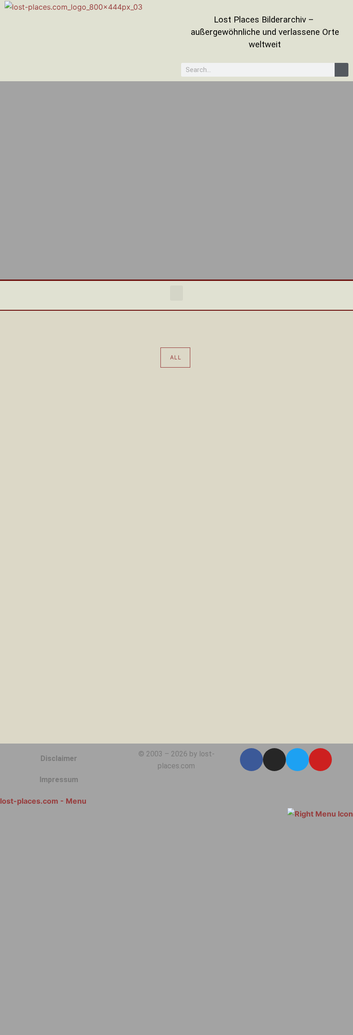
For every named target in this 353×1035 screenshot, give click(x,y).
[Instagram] (274, 759)
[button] (176, 293)
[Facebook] (251, 759)
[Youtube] (320, 759)
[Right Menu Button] (320, 812)
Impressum (59, 779)
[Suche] (341, 70)
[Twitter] (297, 759)
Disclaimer (58, 758)
